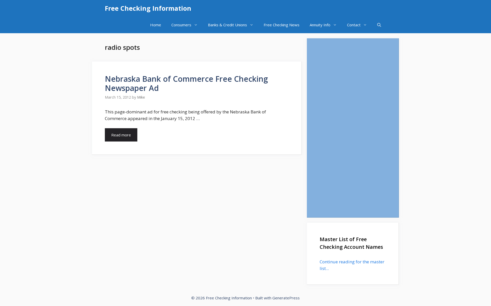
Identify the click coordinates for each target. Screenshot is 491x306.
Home (155, 24)
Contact (354, 24)
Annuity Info (320, 24)
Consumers (181, 24)
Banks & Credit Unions (227, 24)
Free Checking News (281, 24)
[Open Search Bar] (379, 25)
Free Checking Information (148, 8)
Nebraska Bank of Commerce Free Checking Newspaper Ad (186, 83)
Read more (121, 134)
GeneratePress (286, 297)
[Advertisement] (353, 127)
